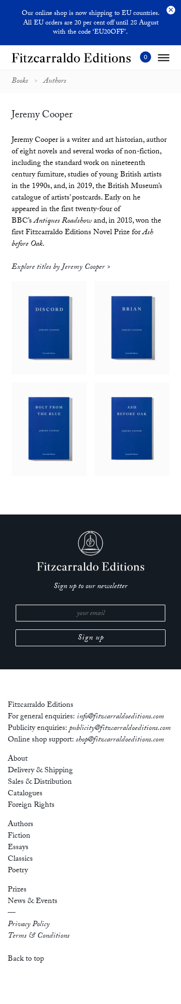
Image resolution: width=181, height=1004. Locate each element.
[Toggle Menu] (163, 57)
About (18, 759)
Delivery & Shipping (40, 771)
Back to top (26, 959)
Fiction (19, 836)
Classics (20, 859)
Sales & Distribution (40, 782)
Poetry (18, 871)
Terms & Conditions (39, 936)
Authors (54, 82)
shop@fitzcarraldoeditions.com (120, 740)
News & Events (32, 901)
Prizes (17, 890)
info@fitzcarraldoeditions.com (120, 717)
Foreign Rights (31, 805)
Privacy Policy (29, 924)
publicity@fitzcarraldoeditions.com (120, 728)
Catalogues (25, 794)
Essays (18, 847)
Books (20, 82)
